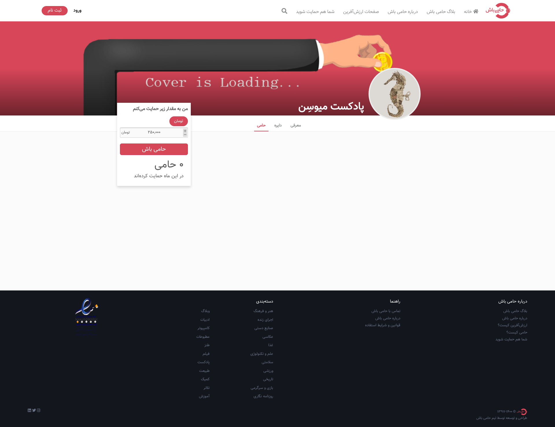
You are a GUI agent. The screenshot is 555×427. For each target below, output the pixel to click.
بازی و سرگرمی (262, 388)
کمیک (205, 379)
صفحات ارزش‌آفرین (361, 12)
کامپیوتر (203, 328)
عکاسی (267, 337)
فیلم (206, 354)
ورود (77, 10)
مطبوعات (203, 337)
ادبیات (205, 320)
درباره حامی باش (403, 12)
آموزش (204, 396)
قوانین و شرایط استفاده (382, 325)
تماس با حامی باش (385, 311)
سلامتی (267, 362)
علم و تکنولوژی (261, 354)
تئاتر (207, 388)
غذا (270, 345)
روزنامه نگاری (263, 396)
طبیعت (204, 371)
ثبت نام (55, 10)
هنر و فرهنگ (263, 311)
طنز (207, 345)
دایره (278, 125)
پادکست (203, 362)
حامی (261, 125)
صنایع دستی (263, 328)
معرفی (296, 125)
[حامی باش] (498, 10)
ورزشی (268, 371)
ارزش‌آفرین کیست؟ (512, 325)
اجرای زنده (265, 320)
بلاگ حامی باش (441, 12)
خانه (468, 12)
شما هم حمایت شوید (315, 12)
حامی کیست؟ (516, 332)
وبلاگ (205, 311)
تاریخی (268, 379)
